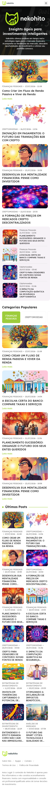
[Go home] (9, 3)
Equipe (18, 761)
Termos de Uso (9, 765)
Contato (28, 761)
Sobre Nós (6, 761)
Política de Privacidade (29, 765)
